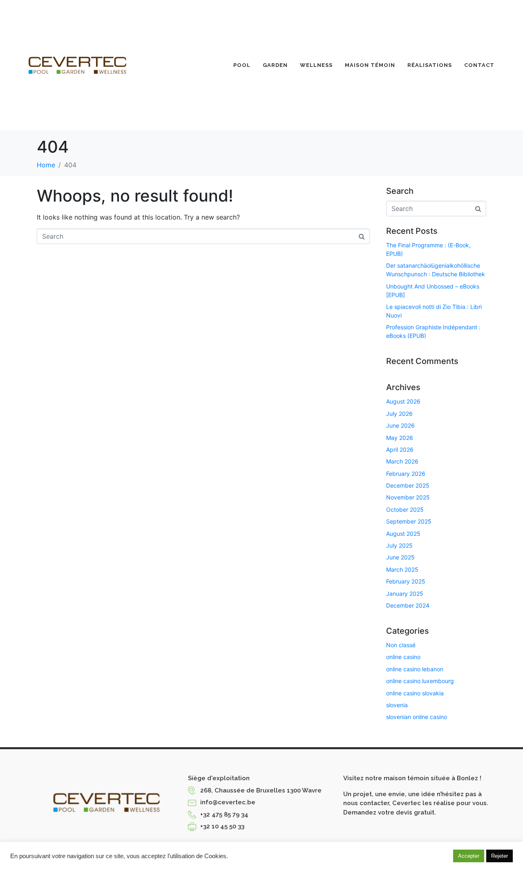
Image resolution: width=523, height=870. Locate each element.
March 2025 (402, 569)
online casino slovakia (415, 693)
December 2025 (407, 485)
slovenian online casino (416, 716)
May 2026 (399, 437)
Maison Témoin (370, 65)
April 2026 (399, 449)
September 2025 (408, 521)
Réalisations (429, 65)
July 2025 (399, 545)
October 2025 (405, 509)
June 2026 (400, 425)
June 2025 (400, 557)
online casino (403, 656)
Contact (479, 65)
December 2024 (407, 605)
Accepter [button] (468, 856)
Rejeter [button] (499, 856)
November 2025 (408, 497)
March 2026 (402, 461)
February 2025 (405, 581)
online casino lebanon (414, 669)
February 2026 (405, 473)
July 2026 (399, 413)
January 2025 (404, 593)
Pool (241, 65)
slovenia (397, 704)
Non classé (401, 644)
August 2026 (403, 401)
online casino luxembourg (420, 680)
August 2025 (403, 533)
